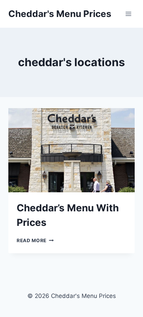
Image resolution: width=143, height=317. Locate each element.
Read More (35, 240)
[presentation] (71, 150)
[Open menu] (128, 13)
